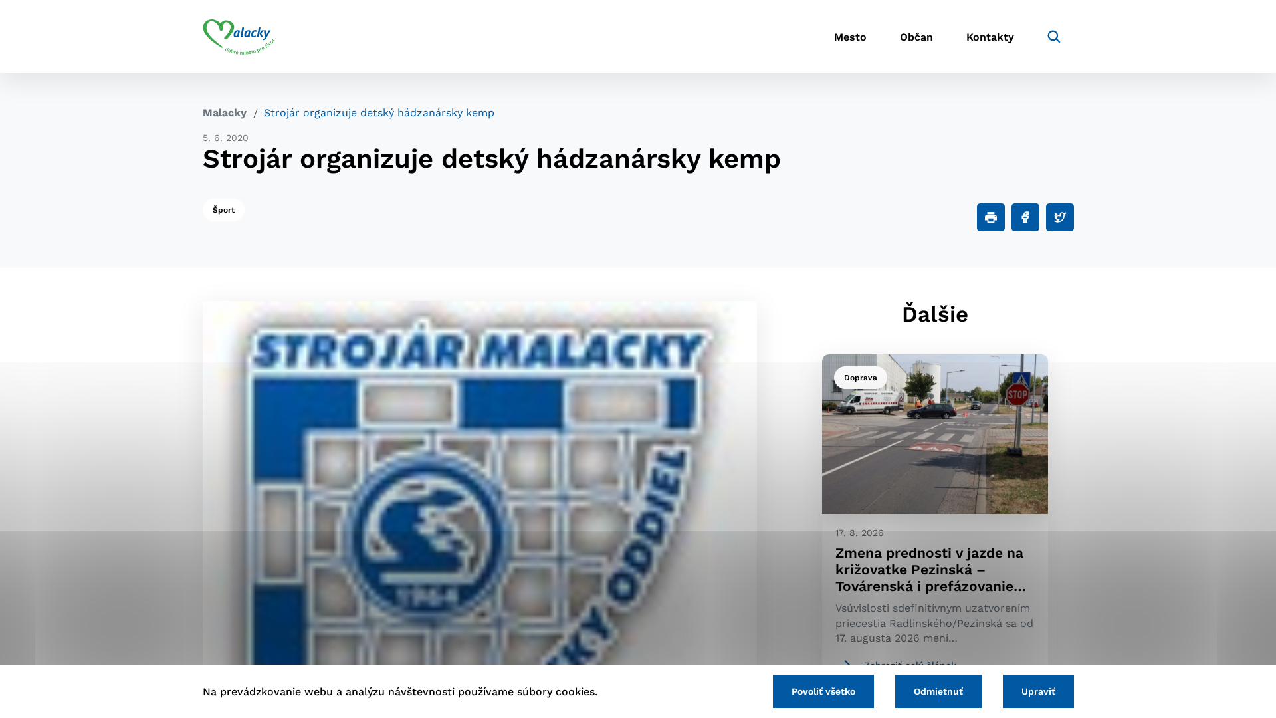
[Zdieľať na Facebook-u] (1025, 217)
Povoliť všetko (823, 691)
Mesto (850, 37)
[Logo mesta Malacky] (239, 37)
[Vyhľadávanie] (1054, 36)
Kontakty (990, 37)
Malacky (225, 112)
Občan (916, 37)
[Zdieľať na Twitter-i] (1060, 217)
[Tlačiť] (991, 217)
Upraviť (1038, 691)
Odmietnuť (938, 691)
